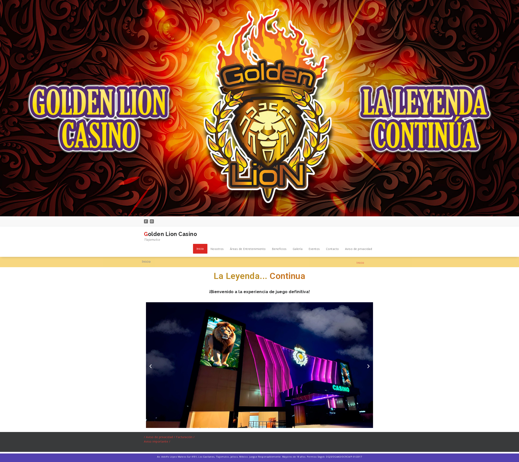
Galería (298, 249)
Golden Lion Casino (170, 236)
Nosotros (217, 249)
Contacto (332, 249)
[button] (150, 366)
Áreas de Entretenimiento (248, 249)
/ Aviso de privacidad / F (161, 437)
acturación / (186, 437)
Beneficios (279, 249)
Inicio (200, 249)
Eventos (314, 249)
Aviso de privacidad (358, 249)
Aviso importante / (157, 441)
